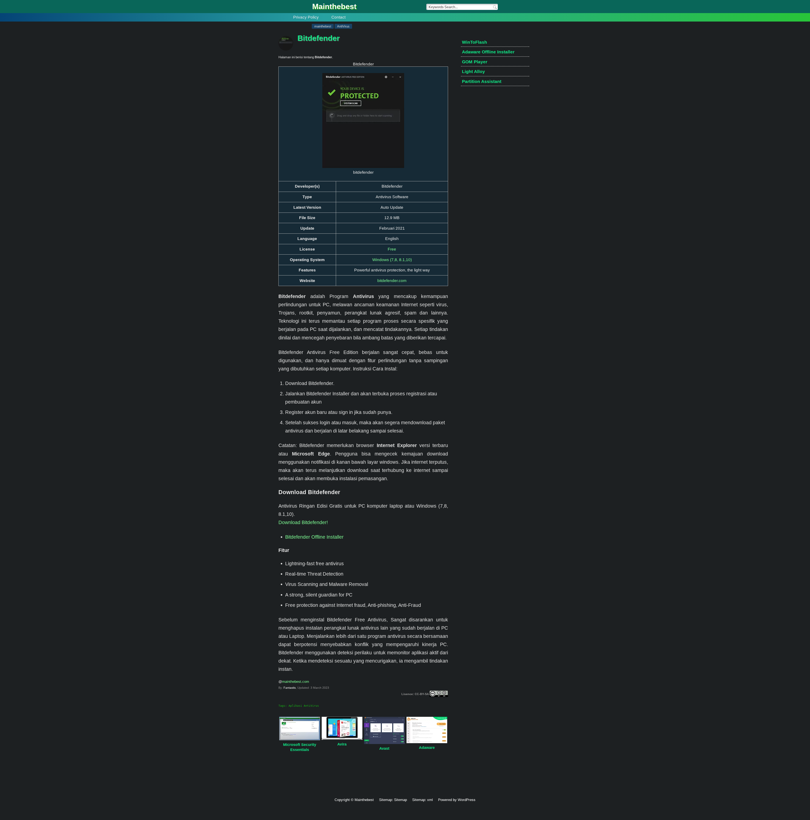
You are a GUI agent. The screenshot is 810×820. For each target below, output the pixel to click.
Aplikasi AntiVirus (304, 705)
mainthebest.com (295, 682)
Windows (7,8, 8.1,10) (392, 260)
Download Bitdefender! (303, 522)
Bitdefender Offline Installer (314, 537)
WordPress (466, 800)
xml (430, 800)
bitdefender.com (391, 280)
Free (392, 249)
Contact (338, 17)
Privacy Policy (306, 17)
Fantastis (290, 687)
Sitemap (400, 800)
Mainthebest (334, 6)
